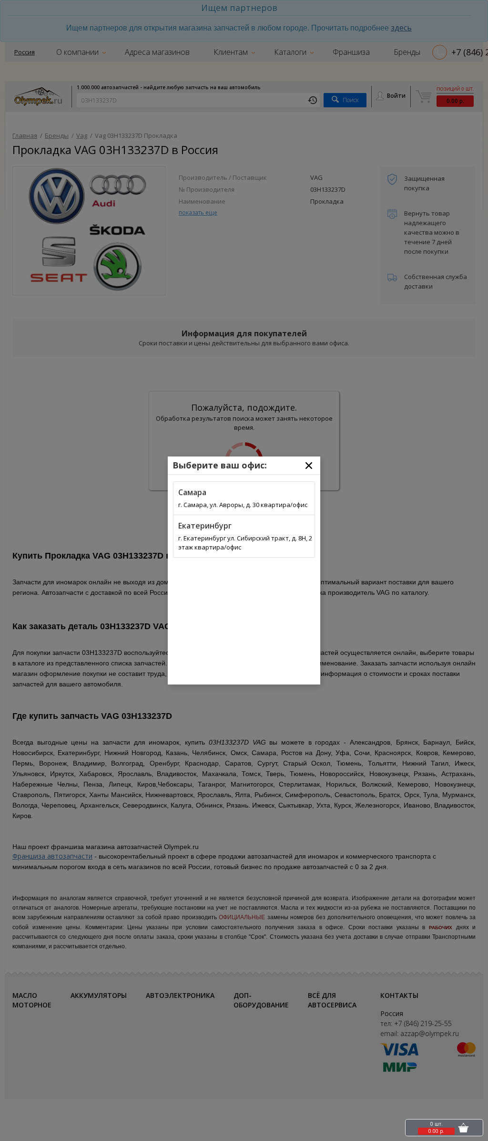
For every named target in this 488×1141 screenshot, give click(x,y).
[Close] (308, 465)
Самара (192, 492)
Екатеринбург (205, 525)
